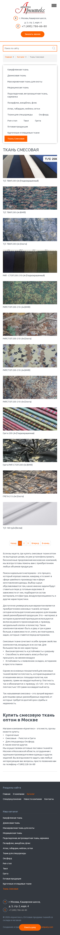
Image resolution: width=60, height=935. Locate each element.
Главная (8, 57)
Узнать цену (30, 927)
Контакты (49, 799)
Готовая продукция (17, 126)
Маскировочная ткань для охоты (24, 81)
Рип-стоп (12, 120)
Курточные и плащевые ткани (23, 132)
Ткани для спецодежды (20, 114)
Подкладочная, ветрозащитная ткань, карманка (27, 95)
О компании (18, 794)
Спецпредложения (12, 799)
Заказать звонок (32, 34)
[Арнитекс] (30, 8)
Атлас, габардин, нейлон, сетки (23, 108)
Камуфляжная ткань (18, 69)
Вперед (35, 543)
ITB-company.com (45, 927)
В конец (45, 543)
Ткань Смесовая (15, 138)
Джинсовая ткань (16, 75)
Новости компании (33, 799)
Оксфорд (43, 114)
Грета (38, 120)
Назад (13, 543)
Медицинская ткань (18, 87)
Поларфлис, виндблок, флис (22, 102)
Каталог (20, 57)
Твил (26, 120)
